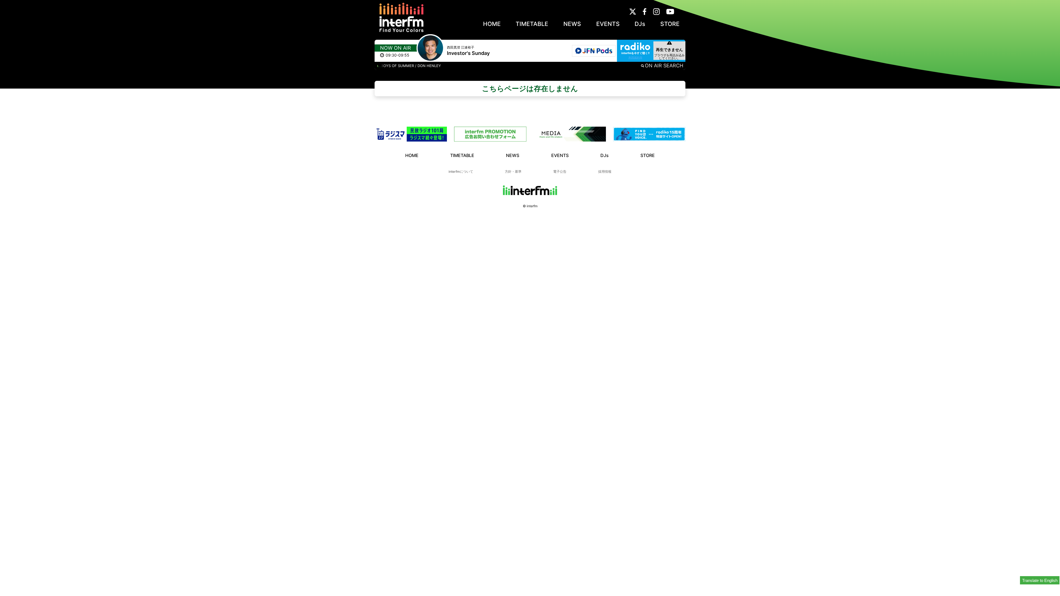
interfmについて (461, 171)
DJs (640, 23)
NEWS (572, 23)
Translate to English (1040, 580)
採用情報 (604, 171)
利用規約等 (635, 57)
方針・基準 (513, 171)
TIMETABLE (532, 23)
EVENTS (608, 23)
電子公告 (559, 171)
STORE (670, 23)
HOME (492, 23)
